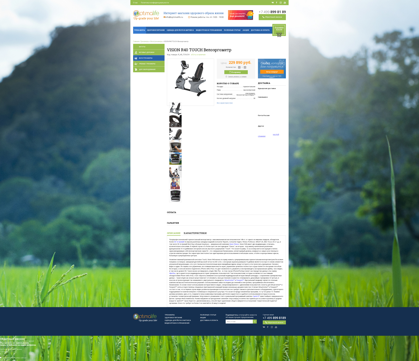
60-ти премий (179, 242)
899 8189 (274, 318)
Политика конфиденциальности (155, 2)
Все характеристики (225, 103)
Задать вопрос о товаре (237, 77)
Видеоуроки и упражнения (209, 30)
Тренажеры (139, 30)
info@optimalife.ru (174, 17)
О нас (135, 2)
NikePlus (172, 273)
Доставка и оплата (260, 30)
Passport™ (240, 280)
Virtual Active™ (229, 280)
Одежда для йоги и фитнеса (180, 30)
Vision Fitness (234, 244)
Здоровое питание (156, 30)
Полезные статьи (232, 30)
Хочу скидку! (272, 72)
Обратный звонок (273, 17)
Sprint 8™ (256, 296)
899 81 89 (272, 12)
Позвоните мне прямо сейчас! (14, 358)
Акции (246, 30)
